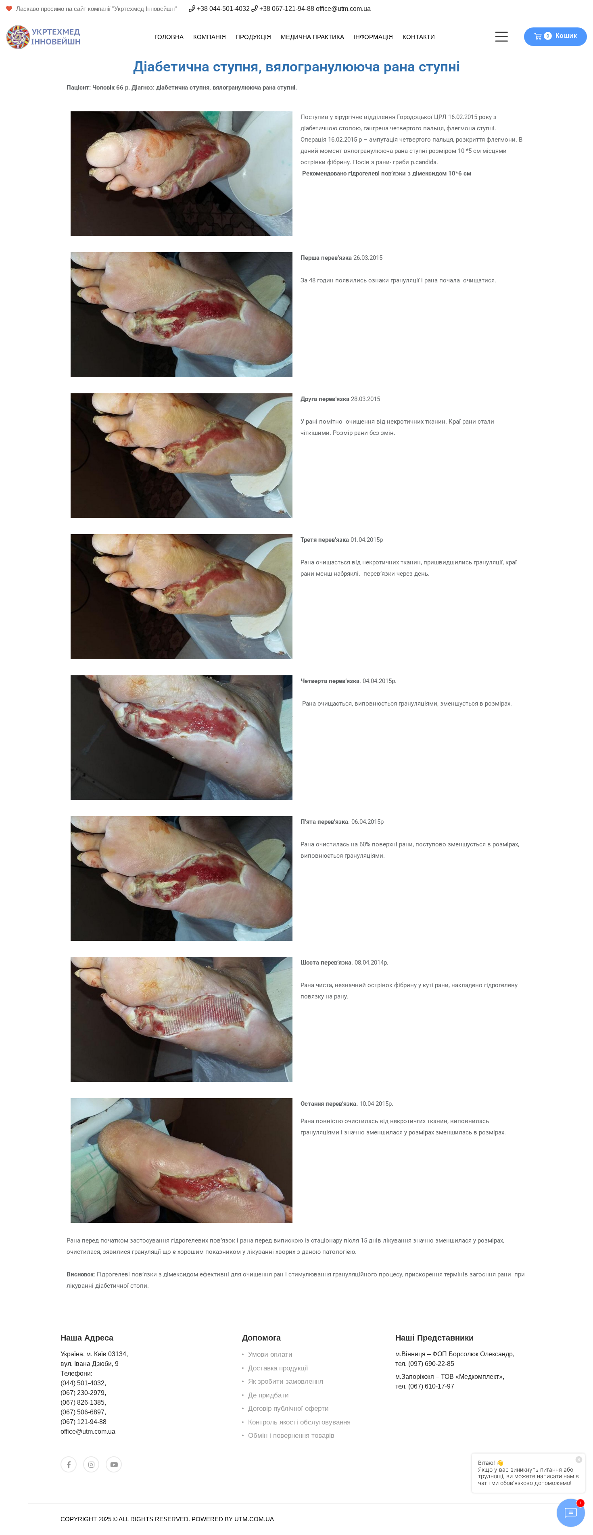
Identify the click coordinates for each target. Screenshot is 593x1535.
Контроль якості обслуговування (299, 1422)
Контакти (419, 36)
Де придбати (268, 1395)
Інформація (373, 36)
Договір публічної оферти (288, 1408)
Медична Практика (312, 36)
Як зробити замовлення (285, 1381)
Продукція (253, 36)
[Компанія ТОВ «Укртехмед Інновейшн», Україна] (43, 36)
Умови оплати (270, 1354)
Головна (169, 36)
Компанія (209, 36)
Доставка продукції (278, 1368)
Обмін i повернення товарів (291, 1435)
